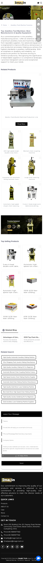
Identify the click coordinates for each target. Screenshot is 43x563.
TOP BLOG (20, 560)
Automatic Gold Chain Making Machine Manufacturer (19, 382)
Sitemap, (14, 560)
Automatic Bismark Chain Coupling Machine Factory (19, 372)
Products (4, 503)
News (3, 513)
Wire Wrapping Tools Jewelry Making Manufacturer (19, 362)
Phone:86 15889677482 (12, 532)
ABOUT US (4, 507)
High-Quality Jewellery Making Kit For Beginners (18, 367)
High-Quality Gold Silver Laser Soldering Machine (18, 387)
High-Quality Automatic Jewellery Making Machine (18, 357)
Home (5, 25)
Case (2, 510)
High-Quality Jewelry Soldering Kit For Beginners (18, 397)
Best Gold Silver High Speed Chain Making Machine (19, 392)
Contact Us (5, 516)
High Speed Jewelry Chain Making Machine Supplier (19, 377)
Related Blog (11, 330)
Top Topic (34, 560)
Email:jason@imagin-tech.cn (14, 541)
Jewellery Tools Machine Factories (21, 25)
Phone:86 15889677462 (12, 535)
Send (21, 463)
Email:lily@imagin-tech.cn (13, 538)
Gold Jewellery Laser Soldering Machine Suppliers (18, 402)
